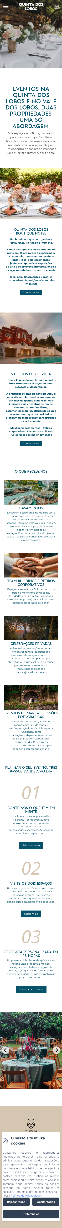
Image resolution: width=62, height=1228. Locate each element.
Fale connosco (31, 845)
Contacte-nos (31, 292)
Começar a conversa (31, 989)
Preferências (31, 1214)
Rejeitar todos (16, 1202)
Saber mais (31, 913)
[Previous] (5, 1050)
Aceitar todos (46, 1202)
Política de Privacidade (26, 1195)
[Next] (56, 1050)
